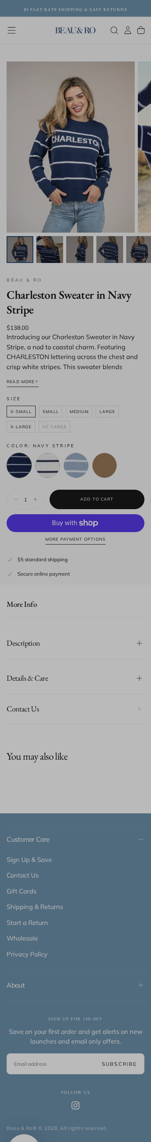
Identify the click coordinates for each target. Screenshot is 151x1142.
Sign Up (75, 602)
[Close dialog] (137, 493)
